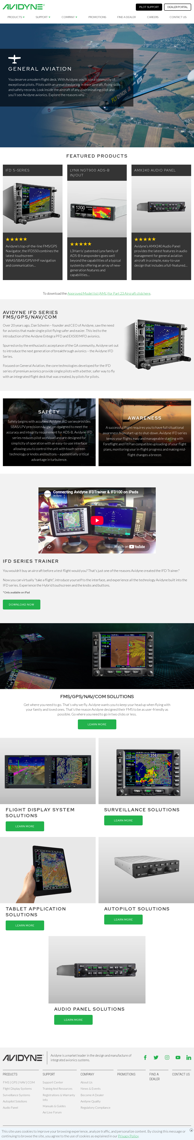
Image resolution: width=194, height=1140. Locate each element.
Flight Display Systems (17, 1088)
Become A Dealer (92, 1095)
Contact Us (178, 17)
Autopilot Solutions (15, 1101)
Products (15, 17)
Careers (152, 17)
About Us (86, 1082)
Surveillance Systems (16, 1095)
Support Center (53, 1082)
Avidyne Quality (91, 1101)
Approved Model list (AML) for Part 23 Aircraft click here (108, 293)
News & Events (91, 1088)
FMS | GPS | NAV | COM (19, 1082)
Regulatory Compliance (95, 1107)
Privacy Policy (128, 1136)
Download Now (21, 604)
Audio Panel (10, 1107)
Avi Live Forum (52, 1112)
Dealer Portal (177, 7)
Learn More (97, 724)
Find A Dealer (126, 17)
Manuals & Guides (54, 1106)
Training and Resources (57, 1088)
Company (68, 17)
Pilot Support (149, 7)
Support (42, 17)
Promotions (97, 17)
